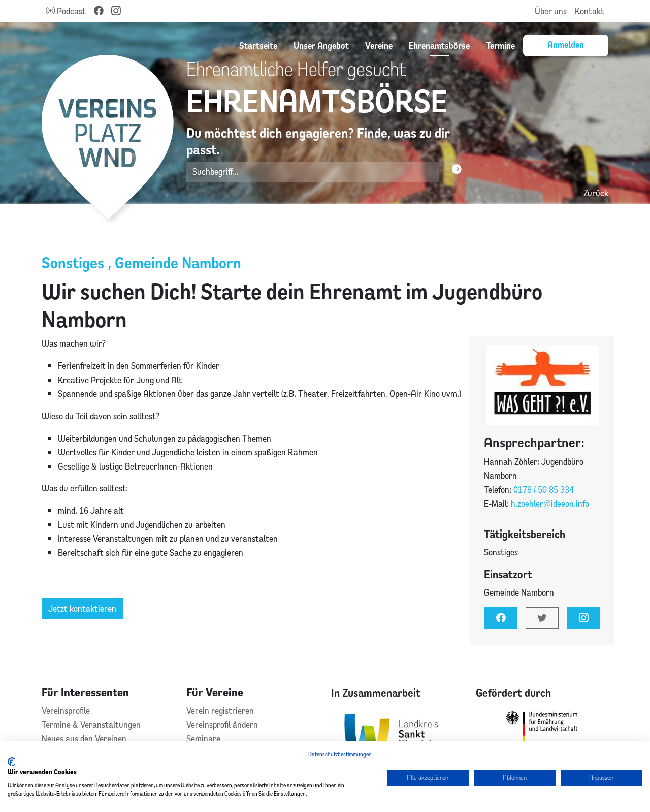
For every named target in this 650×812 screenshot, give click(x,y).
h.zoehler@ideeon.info (550, 503)
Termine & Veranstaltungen (91, 724)
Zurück (595, 193)
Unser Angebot (321, 45)
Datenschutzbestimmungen (340, 754)
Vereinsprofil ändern (222, 724)
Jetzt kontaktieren (82, 608)
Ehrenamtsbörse (439, 45)
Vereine (379, 45)
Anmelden (565, 44)
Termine (500, 45)
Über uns (551, 11)
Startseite (258, 45)
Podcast (70, 11)
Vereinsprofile (66, 710)
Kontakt (589, 11)
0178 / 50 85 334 (543, 489)
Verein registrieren (220, 710)
